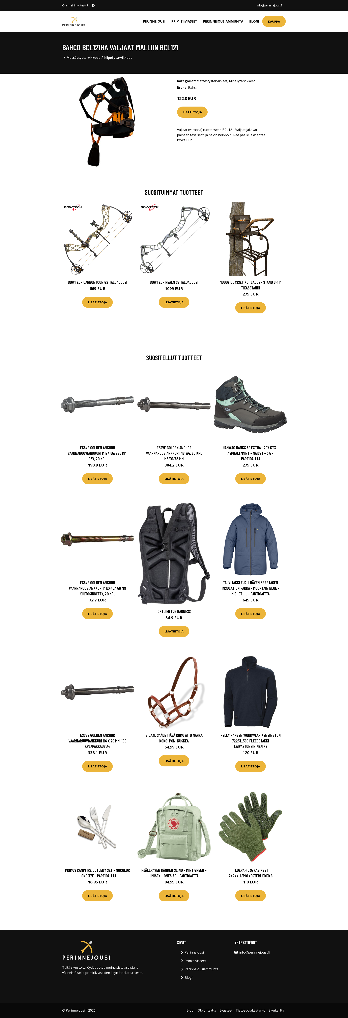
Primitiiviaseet (184, 21)
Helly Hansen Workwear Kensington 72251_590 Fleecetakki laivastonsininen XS (251, 741)
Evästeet (226, 1010)
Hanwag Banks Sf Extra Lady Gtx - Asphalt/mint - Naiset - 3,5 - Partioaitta (251, 453)
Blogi (254, 21)
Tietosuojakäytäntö (250, 1010)
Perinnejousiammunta (223, 21)
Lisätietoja (192, 112)
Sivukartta (276, 1010)
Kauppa (274, 21)
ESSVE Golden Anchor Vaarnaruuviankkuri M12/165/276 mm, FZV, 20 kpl (97, 453)
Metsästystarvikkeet (83, 57)
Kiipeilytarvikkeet (118, 57)
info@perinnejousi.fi (270, 5)
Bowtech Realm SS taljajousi (174, 282)
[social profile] (93, 5)
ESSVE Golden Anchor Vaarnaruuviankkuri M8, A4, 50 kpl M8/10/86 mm (174, 453)
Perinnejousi (154, 21)
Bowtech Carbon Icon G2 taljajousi (97, 282)
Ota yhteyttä (207, 1010)
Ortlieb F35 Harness (174, 611)
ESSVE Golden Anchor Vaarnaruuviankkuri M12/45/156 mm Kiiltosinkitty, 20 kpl (97, 588)
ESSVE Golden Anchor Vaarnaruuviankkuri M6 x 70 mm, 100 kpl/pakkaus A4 (97, 741)
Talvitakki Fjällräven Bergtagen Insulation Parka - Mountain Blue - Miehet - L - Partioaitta (250, 588)
